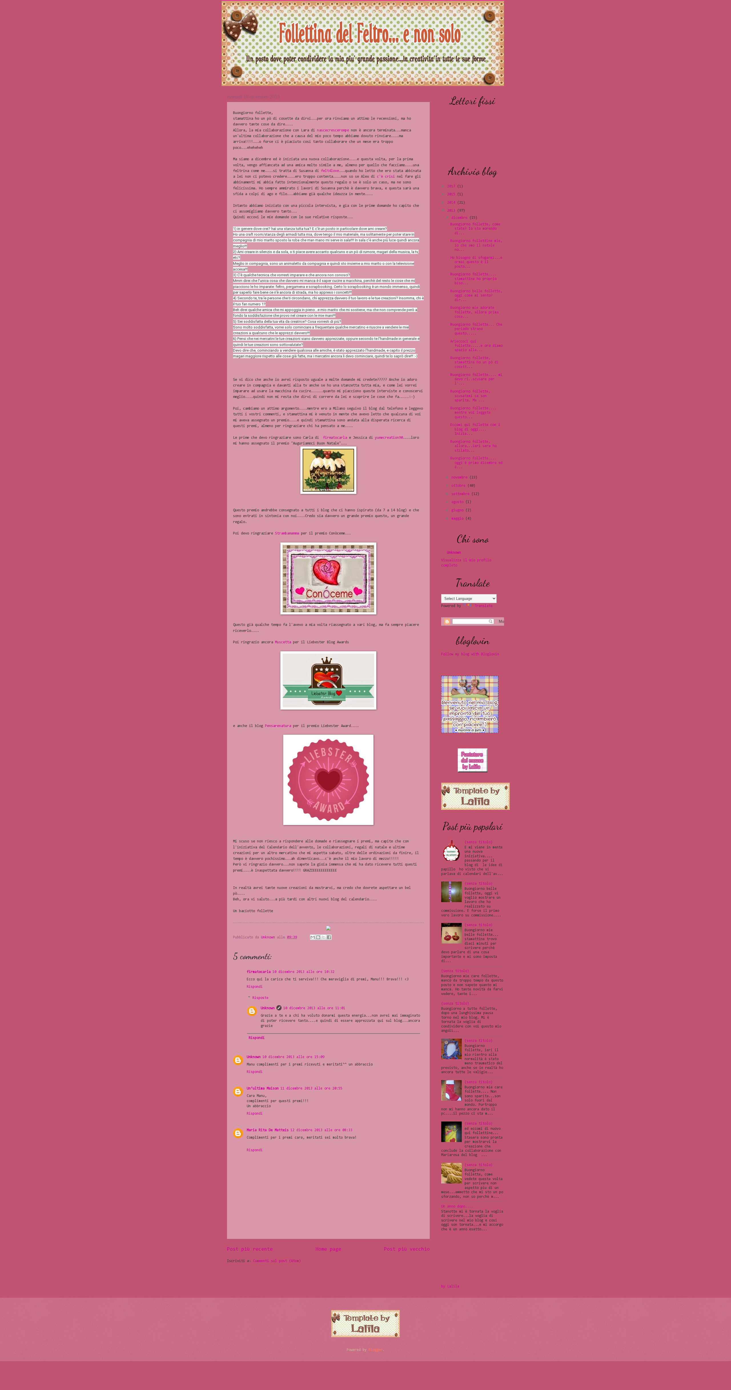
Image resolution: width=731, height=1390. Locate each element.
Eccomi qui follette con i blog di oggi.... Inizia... (475, 429)
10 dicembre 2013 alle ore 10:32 (303, 972)
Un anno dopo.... (457, 1206)
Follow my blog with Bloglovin (470, 654)
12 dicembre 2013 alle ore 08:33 (321, 1130)
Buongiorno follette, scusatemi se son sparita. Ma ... (470, 396)
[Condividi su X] (323, 937)
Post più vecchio (407, 1249)
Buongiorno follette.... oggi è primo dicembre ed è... (476, 462)
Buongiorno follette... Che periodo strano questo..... (476, 329)
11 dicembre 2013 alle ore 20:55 (311, 1088)
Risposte (260, 998)
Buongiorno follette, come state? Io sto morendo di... (475, 229)
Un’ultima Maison (263, 1088)
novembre (459, 477)
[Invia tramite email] (313, 937)
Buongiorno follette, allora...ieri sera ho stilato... (473, 446)
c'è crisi (386, 177)
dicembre (459, 218)
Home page (328, 1249)
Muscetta (283, 642)
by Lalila (450, 1286)
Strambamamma (287, 533)
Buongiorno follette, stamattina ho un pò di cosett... (474, 362)
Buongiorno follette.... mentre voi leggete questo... (473, 412)
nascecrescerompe (333, 130)
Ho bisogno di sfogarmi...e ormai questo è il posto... (476, 262)
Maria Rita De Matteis (268, 1130)
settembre (460, 494)
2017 (451, 186)
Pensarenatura (278, 726)
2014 (451, 203)
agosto (457, 502)
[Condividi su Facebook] (329, 937)
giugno (457, 510)
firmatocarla (335, 438)
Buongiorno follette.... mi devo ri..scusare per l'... (476, 379)
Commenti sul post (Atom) (277, 1261)
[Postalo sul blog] (318, 937)
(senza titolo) (479, 842)
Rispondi (255, 987)
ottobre (458, 486)
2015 (451, 194)
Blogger (376, 1350)
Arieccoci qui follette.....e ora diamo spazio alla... (476, 346)
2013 (451, 211)
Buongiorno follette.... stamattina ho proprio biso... (473, 279)
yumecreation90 (389, 438)
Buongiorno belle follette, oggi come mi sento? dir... (476, 295)
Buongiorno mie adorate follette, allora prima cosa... (474, 312)
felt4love (330, 171)
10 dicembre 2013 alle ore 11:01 (314, 1008)
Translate (484, 606)
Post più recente (250, 1249)
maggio (457, 518)
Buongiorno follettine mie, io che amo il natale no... (476, 245)
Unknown (269, 937)
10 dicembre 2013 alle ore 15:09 (293, 1057)
